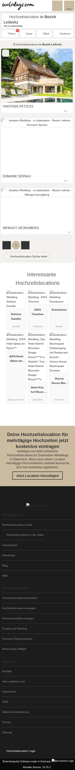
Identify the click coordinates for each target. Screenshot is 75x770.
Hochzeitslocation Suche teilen (28, 256)
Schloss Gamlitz (16, 316)
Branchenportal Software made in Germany (25, 761)
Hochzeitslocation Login (20, 750)
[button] (6, 245)
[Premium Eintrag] (67, 278)
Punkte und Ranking (14, 628)
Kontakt (7, 671)
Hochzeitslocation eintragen (19, 608)
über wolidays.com (13, 681)
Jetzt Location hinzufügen (37, 476)
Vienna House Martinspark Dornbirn (59, 381)
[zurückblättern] (10, 76)
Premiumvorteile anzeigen (18, 618)
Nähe (45, 33)
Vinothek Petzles (18, 106)
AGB (5, 701)
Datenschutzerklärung (15, 711)
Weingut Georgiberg (21, 228)
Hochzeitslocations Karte (17, 524)
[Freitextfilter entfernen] (57, 6)
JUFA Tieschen (38, 312)
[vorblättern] (63, 76)
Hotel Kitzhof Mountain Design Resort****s (37, 390)
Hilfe (5, 575)
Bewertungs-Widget (14, 648)
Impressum (9, 691)
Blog (5, 565)
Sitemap (7, 732)
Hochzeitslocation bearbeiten (20, 597)
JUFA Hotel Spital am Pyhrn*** (16, 359)
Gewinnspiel (9, 545)
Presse (6, 722)
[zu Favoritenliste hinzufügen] (5, 53)
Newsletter (8, 555)
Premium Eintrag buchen (17, 638)
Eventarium (59, 309)
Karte (28, 33)
